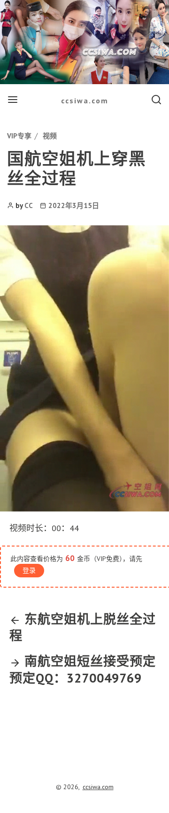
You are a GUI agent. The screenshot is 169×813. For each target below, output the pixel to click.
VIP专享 (19, 135)
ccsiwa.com (84, 100)
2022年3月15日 (73, 205)
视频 (50, 135)
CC (28, 205)
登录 (29, 570)
